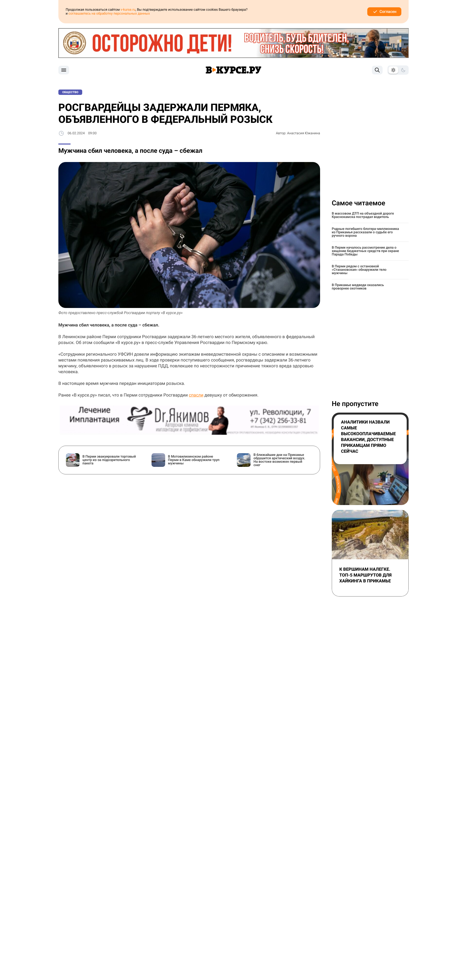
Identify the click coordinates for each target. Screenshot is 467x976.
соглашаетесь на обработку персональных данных (109, 14)
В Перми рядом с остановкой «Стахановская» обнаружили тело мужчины (359, 270)
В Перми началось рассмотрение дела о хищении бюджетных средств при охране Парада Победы (365, 251)
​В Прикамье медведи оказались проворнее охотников (358, 286)
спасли (196, 395)
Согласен (387, 11)
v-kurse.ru (128, 10)
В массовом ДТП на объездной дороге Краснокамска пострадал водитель (363, 215)
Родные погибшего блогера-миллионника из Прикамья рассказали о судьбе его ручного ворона (365, 232)
